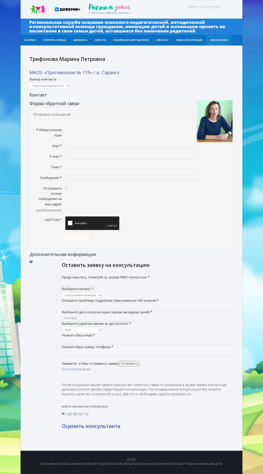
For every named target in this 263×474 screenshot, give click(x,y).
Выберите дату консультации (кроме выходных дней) (107, 312)
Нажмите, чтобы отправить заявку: (90, 363)
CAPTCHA (53, 220)
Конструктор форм (76, 369)
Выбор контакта (43, 79)
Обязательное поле (49, 132)
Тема (56, 167)
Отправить (77, 237)
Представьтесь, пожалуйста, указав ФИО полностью (106, 277)
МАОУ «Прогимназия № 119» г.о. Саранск (75, 72)
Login (69, 413)
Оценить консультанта (91, 426)
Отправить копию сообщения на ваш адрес (50, 196)
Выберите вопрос (78, 289)
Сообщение (51, 178)
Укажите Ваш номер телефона (87, 347)
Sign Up (83, 413)
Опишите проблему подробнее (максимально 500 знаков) (110, 300)
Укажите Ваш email (78, 335)
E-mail (56, 156)
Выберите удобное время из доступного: (96, 323)
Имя (57, 146)
